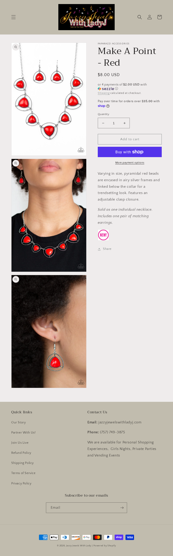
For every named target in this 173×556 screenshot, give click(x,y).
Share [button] (107, 249)
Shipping (104, 93)
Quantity (103, 114)
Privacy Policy (21, 483)
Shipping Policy (22, 463)
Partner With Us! (23, 432)
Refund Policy (21, 453)
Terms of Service (23, 473)
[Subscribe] (122, 507)
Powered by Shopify (104, 546)
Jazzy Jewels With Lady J (79, 546)
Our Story (18, 422)
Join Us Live (19, 443)
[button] (13, 17)
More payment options (129, 162)
